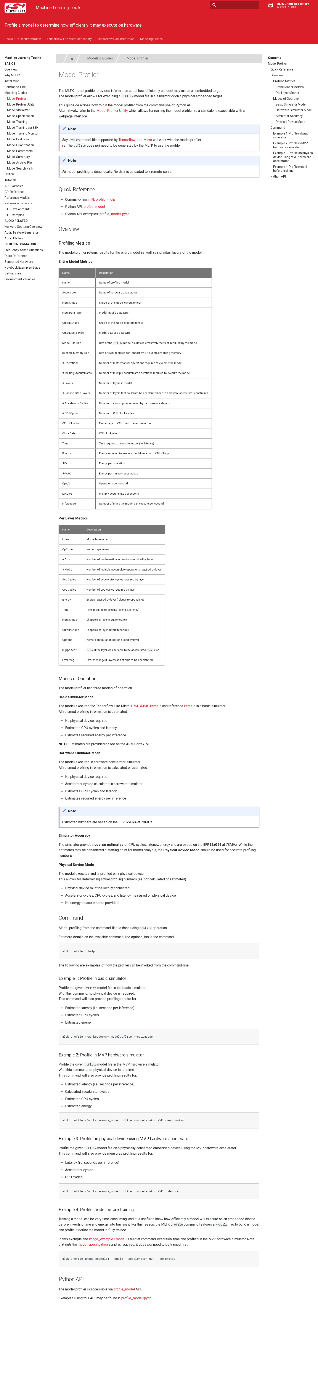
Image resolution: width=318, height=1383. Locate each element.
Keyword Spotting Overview (23, 226)
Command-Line (15, 87)
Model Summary (18, 157)
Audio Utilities (14, 238)
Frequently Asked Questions (24, 250)
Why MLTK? (12, 75)
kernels (189, 706)
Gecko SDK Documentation (23, 39)
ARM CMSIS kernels (145, 706)
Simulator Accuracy (289, 116)
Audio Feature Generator (21, 232)
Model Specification (20, 116)
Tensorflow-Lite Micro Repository (69, 39)
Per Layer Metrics (288, 93)
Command (278, 127)
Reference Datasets (18, 203)
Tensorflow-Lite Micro (135, 140)
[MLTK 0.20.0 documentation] (15, 8)
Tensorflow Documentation (116, 39)
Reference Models (17, 197)
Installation (12, 81)
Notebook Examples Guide (22, 267)
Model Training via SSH (22, 127)
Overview (11, 69)
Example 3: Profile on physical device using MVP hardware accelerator (293, 156)
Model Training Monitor (23, 133)
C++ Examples (14, 215)
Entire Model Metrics (290, 87)
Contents (274, 57)
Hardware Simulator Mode (294, 110)
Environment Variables (20, 279)
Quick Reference (16, 256)
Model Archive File (19, 162)
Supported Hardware (19, 261)
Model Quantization (20, 145)
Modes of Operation (286, 98)
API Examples (14, 186)
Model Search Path (20, 168)
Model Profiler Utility (20, 104)
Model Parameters (20, 151)
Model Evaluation (19, 139)
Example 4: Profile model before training (290, 168)
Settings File (13, 273)
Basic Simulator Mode (291, 104)
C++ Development (17, 209)
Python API (278, 176)
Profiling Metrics (284, 81)
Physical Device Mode (290, 121)
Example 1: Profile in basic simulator (290, 135)
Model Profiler (16, 98)
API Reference (14, 192)
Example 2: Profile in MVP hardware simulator (290, 145)
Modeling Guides (151, 39)
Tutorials (10, 180)
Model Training (17, 121)
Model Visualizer (18, 110)
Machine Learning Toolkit (23, 57)
